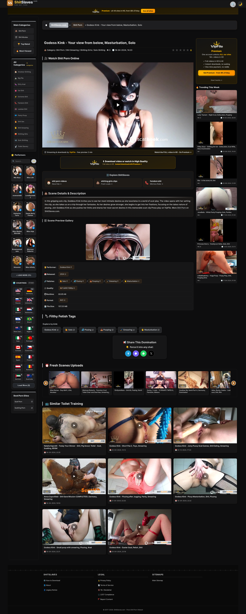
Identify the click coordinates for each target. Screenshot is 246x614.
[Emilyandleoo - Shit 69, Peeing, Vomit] (129, 379)
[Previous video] (45, 383)
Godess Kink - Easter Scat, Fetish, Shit (125, 547)
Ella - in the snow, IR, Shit (206, 180)
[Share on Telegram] (128, 353)
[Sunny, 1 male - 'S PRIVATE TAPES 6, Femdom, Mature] (161, 379)
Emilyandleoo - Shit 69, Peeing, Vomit (128, 390)
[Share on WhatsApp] (143, 353)
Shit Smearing (72, 50)
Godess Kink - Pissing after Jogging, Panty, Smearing (132, 496)
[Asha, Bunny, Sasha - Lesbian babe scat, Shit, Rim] (225, 379)
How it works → (216, 80)
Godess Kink (65, 267)
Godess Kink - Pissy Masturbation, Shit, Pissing (196, 496)
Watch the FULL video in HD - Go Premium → (173, 152)
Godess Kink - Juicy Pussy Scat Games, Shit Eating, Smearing (202, 446)
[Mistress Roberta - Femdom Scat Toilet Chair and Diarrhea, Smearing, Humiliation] (96, 379)
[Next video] (233, 383)
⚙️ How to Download (52, 580)
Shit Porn (77, 25)
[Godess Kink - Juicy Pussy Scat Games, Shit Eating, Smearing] (205, 425)
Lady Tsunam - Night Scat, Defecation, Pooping (214, 115)
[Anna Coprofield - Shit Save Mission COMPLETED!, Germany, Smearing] (74, 476)
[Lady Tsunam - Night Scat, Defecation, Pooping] (216, 101)
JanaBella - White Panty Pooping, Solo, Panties (214, 212)
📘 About (47, 585)
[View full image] (118, 242)
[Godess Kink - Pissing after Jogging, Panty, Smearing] (139, 476)
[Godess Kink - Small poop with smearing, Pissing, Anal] (74, 527)
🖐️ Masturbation (131, 281)
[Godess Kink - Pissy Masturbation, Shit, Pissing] (205, 476)
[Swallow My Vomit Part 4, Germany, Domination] (193, 379)
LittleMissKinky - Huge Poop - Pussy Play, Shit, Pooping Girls (214, 277)
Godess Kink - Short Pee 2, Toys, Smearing (128, 446)
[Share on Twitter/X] (151, 353)
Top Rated (24, 44)
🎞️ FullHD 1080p (66, 288)
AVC (61, 300)
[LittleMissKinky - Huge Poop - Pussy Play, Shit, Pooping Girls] (216, 262)
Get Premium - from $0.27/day (216, 73)
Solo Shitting (99, 50)
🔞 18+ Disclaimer (105, 590)
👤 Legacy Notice (50, 590)
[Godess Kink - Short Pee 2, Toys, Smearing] (139, 425)
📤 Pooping (94, 281)
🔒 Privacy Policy (104, 580)
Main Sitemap (157, 580)
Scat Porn (18, 402)
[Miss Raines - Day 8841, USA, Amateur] (64, 379)
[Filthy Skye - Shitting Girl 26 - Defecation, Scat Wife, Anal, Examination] (216, 133)
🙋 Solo (63, 281)
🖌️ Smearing (112, 281)
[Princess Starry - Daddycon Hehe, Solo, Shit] (216, 230)
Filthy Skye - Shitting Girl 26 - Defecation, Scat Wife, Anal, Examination (216, 148)
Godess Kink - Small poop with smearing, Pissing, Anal (68, 547)
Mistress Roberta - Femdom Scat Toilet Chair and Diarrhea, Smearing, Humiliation (95, 392)
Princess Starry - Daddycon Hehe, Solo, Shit (213, 244)
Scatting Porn (20, 408)
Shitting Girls (86, 50)
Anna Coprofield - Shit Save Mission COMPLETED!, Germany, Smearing (70, 497)
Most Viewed (23, 51)
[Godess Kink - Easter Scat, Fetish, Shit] (139, 527)
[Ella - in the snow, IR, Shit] (216, 167)
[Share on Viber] (136, 353)
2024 (62, 274)
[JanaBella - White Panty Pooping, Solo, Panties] (216, 198)
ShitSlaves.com (58, 25)
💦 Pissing (78, 281)
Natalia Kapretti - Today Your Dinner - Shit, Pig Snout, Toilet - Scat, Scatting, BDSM (72, 447)
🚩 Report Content (105, 599)
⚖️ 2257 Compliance (106, 594)
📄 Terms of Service (106, 585)
